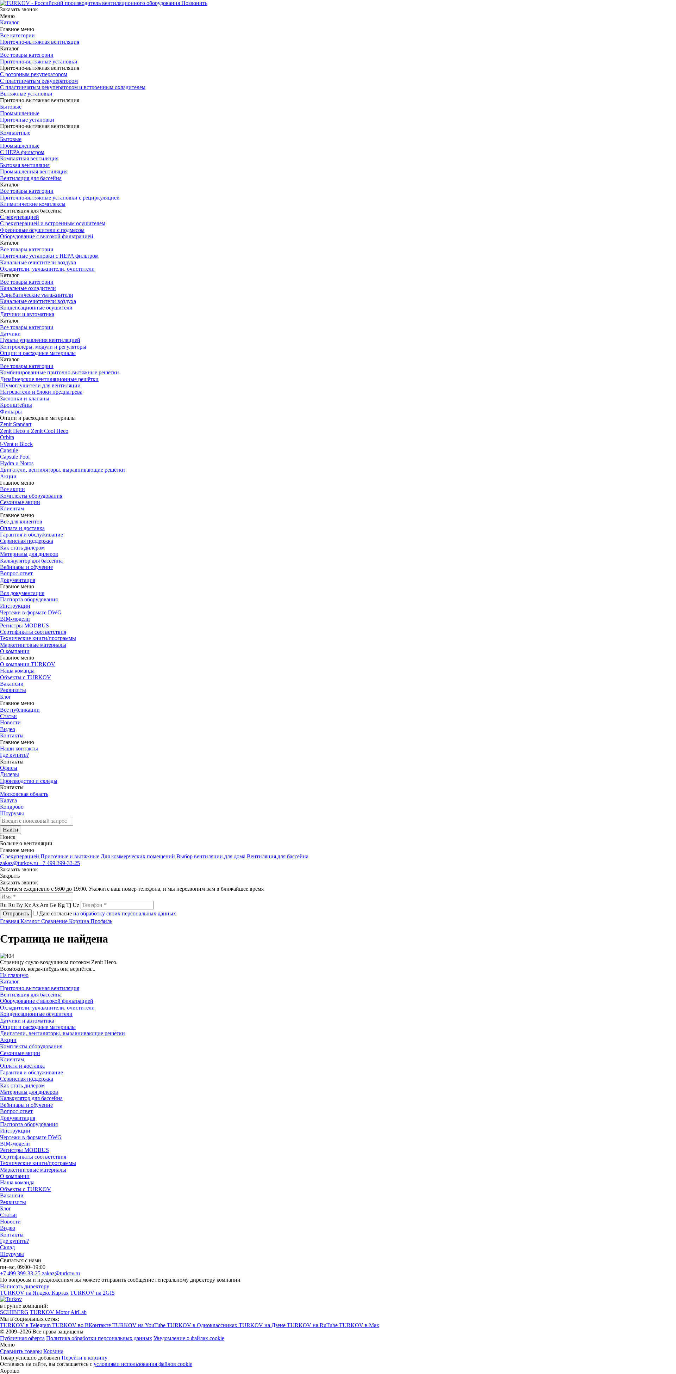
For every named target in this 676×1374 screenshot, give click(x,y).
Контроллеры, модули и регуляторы (43, 347)
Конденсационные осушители (36, 308)
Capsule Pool (15, 457)
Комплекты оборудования (31, 496)
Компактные (15, 133)
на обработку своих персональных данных (124, 913)
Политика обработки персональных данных (99, 1338)
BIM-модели (15, 619)
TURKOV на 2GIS (92, 1293)
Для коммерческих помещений (138, 856)
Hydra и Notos (16, 463)
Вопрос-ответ (16, 573)
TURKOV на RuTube (313, 1325)
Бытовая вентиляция (25, 165)
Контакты (12, 735)
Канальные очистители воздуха (38, 262)
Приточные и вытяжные (69, 856)
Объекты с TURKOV (25, 677)
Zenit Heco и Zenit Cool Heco (34, 431)
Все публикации (20, 710)
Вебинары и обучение (26, 567)
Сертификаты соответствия (33, 632)
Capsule (9, 450)
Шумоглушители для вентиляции (40, 385)
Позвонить (194, 3)
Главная (10, 921)
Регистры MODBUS (24, 625)
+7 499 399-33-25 (59, 863)
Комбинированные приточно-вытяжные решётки (59, 372)
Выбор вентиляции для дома (210, 856)
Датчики (10, 334)
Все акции (12, 489)
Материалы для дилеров (29, 554)
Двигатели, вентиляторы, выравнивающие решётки (62, 470)
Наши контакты (19, 749)
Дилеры (9, 774)
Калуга (8, 800)
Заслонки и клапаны (24, 398)
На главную (14, 975)
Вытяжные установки (26, 94)
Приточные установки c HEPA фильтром (49, 256)
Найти (10, 830)
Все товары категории (27, 55)
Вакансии (12, 684)
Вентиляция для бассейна (31, 178)
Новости (10, 722)
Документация (17, 580)
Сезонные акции (20, 502)
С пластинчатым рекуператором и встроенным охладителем (72, 87)
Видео (7, 729)
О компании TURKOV (27, 664)
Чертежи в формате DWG (31, 612)
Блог (5, 697)
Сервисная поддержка (26, 541)
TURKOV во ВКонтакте (82, 1325)
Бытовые (10, 107)
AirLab (78, 1312)
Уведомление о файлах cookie (189, 1338)
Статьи (8, 716)
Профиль (101, 921)
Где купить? (14, 755)
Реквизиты (13, 690)
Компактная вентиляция (29, 158)
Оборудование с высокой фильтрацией (46, 236)
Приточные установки (27, 120)
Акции (8, 476)
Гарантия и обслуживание (31, 535)
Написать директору (24, 1286)
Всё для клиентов (21, 522)
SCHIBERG (14, 1312)
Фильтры (11, 412)
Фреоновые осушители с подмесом (42, 230)
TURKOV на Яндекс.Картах (34, 1293)
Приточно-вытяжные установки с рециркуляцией (60, 198)
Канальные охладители (28, 288)
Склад (7, 1247)
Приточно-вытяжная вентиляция (39, 42)
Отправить (16, 913)
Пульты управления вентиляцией (40, 340)
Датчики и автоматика (27, 314)
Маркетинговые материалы (33, 645)
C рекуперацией (19, 856)
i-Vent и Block (16, 444)
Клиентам (12, 508)
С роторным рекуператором (33, 74)
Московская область (24, 794)
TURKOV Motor (49, 1312)
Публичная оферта (22, 1338)
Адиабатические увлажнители (36, 295)
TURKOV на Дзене (263, 1325)
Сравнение (55, 921)
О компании (15, 651)
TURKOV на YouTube (139, 1325)
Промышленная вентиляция (34, 171)
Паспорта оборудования (29, 599)
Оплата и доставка (22, 528)
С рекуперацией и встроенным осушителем (52, 223)
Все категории (17, 35)
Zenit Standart (15, 424)
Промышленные (19, 113)
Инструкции (15, 606)
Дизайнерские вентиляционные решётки (49, 379)
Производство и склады (28, 781)
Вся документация (22, 593)
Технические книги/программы (38, 638)
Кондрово (12, 807)
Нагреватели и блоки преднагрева (41, 392)
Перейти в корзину (84, 1358)
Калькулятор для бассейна (31, 561)
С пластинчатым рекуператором (39, 81)
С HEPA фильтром (22, 152)
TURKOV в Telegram (26, 1325)
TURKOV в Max (359, 1325)
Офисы (8, 768)
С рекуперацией (19, 217)
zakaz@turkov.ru (19, 863)
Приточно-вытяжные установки (38, 62)
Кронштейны (16, 405)
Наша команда (17, 671)
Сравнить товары (21, 1351)
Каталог (9, 22)
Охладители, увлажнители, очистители (47, 269)
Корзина (79, 921)
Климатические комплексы (32, 204)
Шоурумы (12, 813)
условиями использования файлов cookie (143, 1364)
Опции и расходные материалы (38, 353)
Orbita (7, 437)
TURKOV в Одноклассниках (203, 1325)
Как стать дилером (22, 548)
